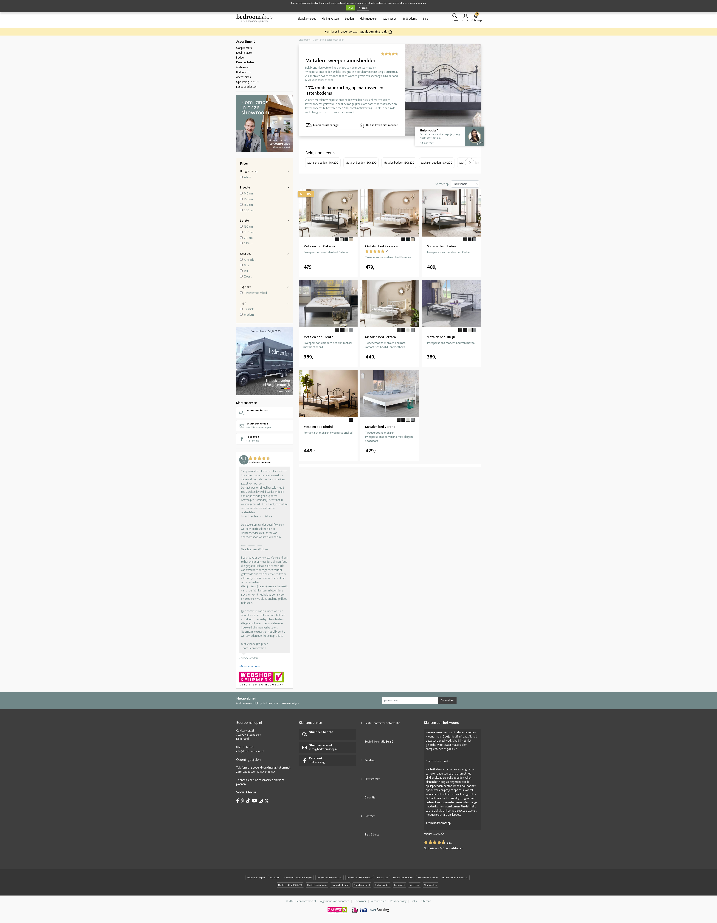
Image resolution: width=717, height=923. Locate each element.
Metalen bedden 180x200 (436, 162)
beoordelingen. (451, 848)
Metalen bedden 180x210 (474, 162)
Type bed (245, 286)
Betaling (370, 760)
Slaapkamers (244, 47)
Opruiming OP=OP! (247, 82)
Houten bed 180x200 (427, 877)
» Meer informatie (417, 3)
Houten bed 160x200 (403, 877)
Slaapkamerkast (362, 885)
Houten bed (382, 877)
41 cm (247, 177)
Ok (351, 8)
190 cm (248, 227)
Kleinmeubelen (368, 18)
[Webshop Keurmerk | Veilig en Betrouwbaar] (264, 678)
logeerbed (414, 885)
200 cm (249, 210)
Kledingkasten (330, 18)
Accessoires (243, 77)
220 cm (248, 244)
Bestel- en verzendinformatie (382, 723)
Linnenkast (399, 885)
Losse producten (246, 86)
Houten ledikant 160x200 (290, 885)
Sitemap (426, 901)
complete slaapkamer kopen (298, 877)
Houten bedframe (340, 885)
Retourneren (372, 778)
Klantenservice (246, 403)
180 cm (248, 205)
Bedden (349, 18)
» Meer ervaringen (250, 666)
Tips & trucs (372, 834)
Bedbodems (410, 18)
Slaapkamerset (307, 18)
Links (414, 901)
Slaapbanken (430, 885)
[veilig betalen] (371, 910)
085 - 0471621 (245, 747)
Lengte (244, 220)
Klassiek (249, 309)
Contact (370, 816)
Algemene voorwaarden (334, 901)
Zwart (248, 277)
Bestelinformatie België (379, 741)
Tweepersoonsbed (255, 293)
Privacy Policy (398, 901)
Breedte (245, 187)
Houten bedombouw (317, 885)
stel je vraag (253, 438)
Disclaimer (360, 901)
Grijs (246, 265)
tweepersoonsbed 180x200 (359, 877)
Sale (425, 18)
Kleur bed (245, 253)
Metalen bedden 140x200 (323, 162)
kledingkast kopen (256, 877)
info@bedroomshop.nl (258, 425)
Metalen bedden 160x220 (399, 162)
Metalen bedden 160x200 (361, 162)
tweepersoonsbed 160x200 (329, 877)
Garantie (370, 797)
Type (243, 303)
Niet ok (363, 8)
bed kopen (275, 877)
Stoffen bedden (382, 885)
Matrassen (390, 18)
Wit (246, 271)
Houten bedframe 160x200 (455, 877)
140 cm (248, 194)
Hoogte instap (248, 171)
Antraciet (249, 260)
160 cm (248, 199)
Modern (249, 315)
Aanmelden (447, 700)
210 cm (248, 238)
